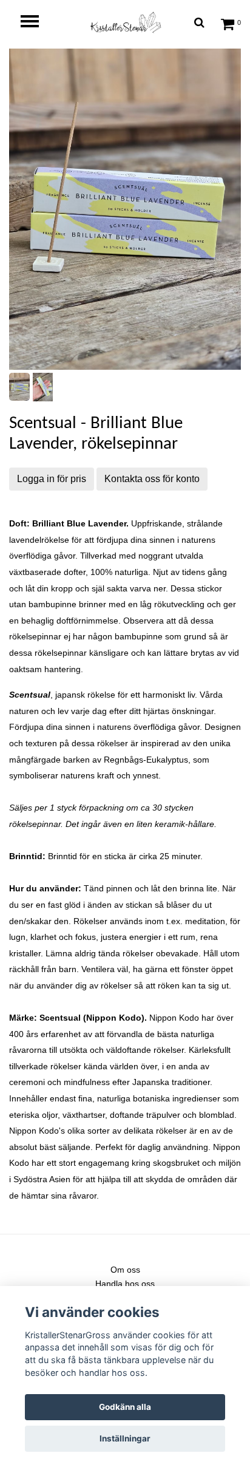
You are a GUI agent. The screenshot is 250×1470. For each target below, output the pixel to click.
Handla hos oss (125, 1283)
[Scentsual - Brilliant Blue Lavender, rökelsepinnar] (125, 209)
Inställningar (125, 1438)
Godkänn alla (125, 1407)
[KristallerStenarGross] (125, 22)
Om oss (125, 1269)
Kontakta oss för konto (152, 479)
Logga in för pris (51, 479)
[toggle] (36, 22)
